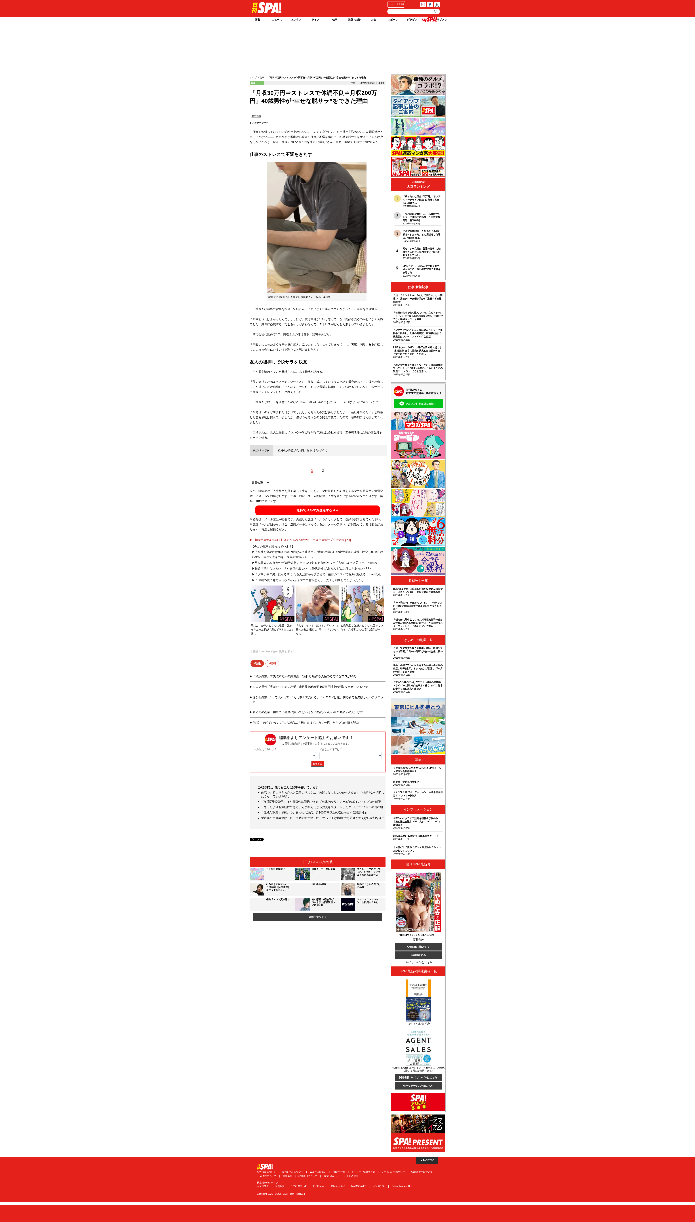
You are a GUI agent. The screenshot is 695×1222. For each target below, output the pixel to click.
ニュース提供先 (318, 1171)
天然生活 (280, 1186)
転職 (273, 663)
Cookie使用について (422, 1171)
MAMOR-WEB (359, 1186)
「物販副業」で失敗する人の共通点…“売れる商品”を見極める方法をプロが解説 (304, 676)
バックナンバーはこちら (418, 962)
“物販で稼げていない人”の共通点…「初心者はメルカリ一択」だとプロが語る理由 (306, 722)
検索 (436, 11)
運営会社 (288, 1176)
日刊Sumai (319, 1186)
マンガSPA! (379, 1186)
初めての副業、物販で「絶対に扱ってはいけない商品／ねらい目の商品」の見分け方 (308, 712)
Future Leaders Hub (402, 1186)
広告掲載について (267, 1171)
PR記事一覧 (339, 1171)
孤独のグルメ (338, 1186)
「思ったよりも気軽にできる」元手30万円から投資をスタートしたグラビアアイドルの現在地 (322, 807)
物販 (258, 663)
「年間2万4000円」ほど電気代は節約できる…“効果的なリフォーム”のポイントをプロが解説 (321, 801)
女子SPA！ (263, 1186)
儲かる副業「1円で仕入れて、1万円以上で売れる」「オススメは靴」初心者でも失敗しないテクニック (318, 699)
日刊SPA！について (293, 1171)
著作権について (268, 1176)
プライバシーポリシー (393, 1171)
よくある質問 (351, 1176)
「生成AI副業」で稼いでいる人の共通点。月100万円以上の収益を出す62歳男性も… (315, 812)
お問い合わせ (331, 1176)
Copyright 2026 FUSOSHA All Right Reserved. (281, 1193)
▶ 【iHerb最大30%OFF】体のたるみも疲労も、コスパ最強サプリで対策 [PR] (300, 540)
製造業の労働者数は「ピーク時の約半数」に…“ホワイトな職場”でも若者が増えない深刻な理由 (322, 817)
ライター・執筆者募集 (363, 1171)
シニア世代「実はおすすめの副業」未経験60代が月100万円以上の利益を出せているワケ (310, 686)
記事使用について (308, 1176)
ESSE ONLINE (299, 1186)
